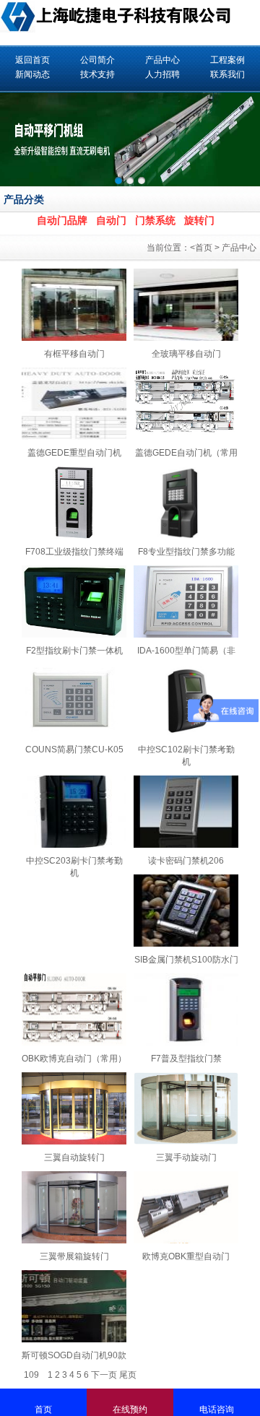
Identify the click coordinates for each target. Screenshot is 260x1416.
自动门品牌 (62, 220)
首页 (203, 248)
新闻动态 (32, 74)
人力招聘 (162, 74)
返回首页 (32, 60)
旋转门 (199, 220)
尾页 (127, 1375)
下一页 (104, 1375)
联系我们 (227, 74)
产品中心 (162, 60)
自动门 (111, 220)
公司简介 (97, 60)
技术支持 (97, 74)
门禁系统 (155, 220)
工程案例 (227, 60)
